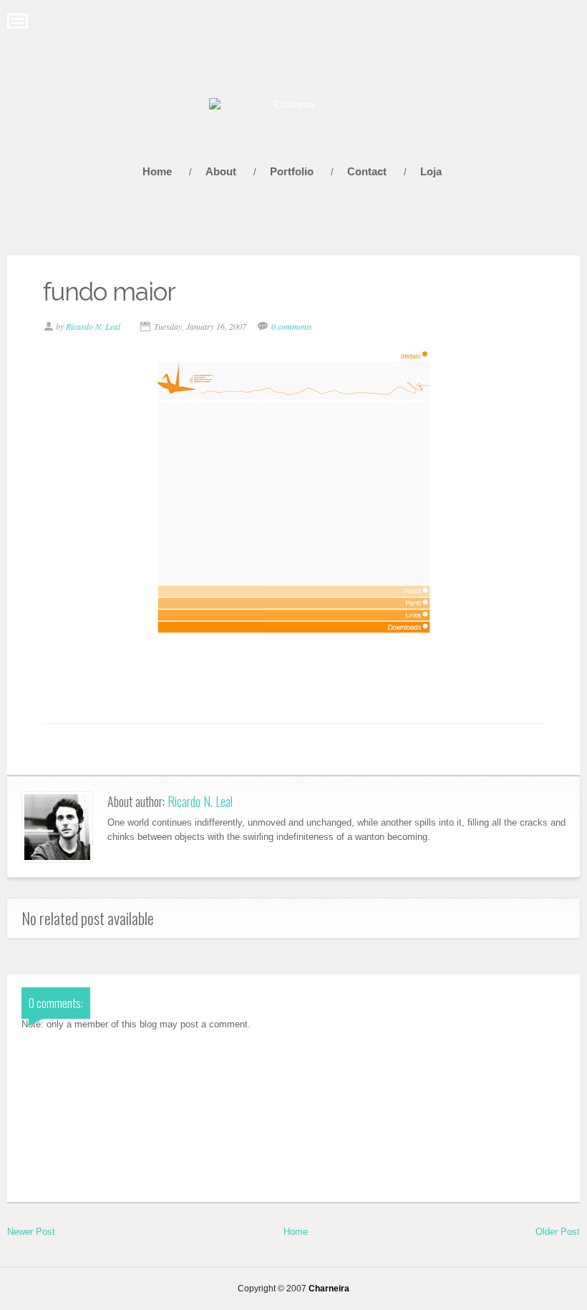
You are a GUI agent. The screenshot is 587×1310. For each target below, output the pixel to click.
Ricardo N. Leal (200, 801)
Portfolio (292, 171)
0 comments (291, 326)
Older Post (557, 1231)
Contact (367, 171)
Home (157, 171)
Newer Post (31, 1231)
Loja (431, 171)
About (220, 171)
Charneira (329, 1288)
